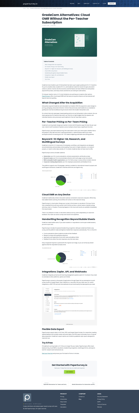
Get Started (69, 372)
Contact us (81, 396)
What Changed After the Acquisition (53, 64)
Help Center (63, 402)
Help (79, 3)
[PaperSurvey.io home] (34, 3)
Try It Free (47, 79)
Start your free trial (47, 353)
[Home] (27, 397)
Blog (28, 8)
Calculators (63, 407)
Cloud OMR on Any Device (51, 71)
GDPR (98, 402)
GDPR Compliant (37, 403)
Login (104, 3)
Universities (63, 399)
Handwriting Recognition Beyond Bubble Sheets (56, 73)
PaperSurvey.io (46, 96)
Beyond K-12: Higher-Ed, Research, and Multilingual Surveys (59, 68)
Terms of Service (101, 404)
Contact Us (96, 3)
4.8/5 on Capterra (28, 403)
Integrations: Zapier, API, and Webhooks (54, 75)
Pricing (72, 3)
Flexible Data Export (49, 77)
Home (24, 8)
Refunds (99, 407)
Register (112, 3)
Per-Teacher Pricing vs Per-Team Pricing (54, 66)
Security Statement (102, 396)
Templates (86, 3)
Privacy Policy (101, 399)
